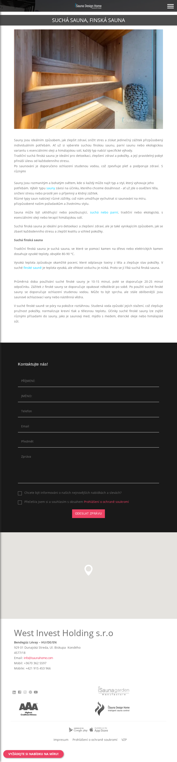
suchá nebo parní (104, 212)
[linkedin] (15, 692)
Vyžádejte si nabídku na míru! (33, 754)
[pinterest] (30, 693)
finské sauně (33, 268)
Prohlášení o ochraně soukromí (106, 502)
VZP (124, 740)
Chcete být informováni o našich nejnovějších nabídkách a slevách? (73, 493)
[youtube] (35, 693)
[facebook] (19, 693)
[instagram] (25, 693)
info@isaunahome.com (38, 658)
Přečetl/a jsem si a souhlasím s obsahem (76, 502)
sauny (50, 188)
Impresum (61, 740)
